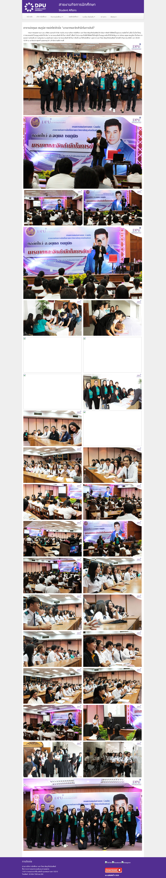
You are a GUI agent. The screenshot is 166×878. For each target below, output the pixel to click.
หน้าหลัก (30, 16)
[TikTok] (108, 862)
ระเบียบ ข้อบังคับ (88, 17)
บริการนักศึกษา (41, 16)
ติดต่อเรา (114, 17)
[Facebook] (117, 862)
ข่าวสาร (103, 17)
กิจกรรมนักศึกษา (56, 17)
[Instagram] (126, 862)
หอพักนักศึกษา (73, 16)
